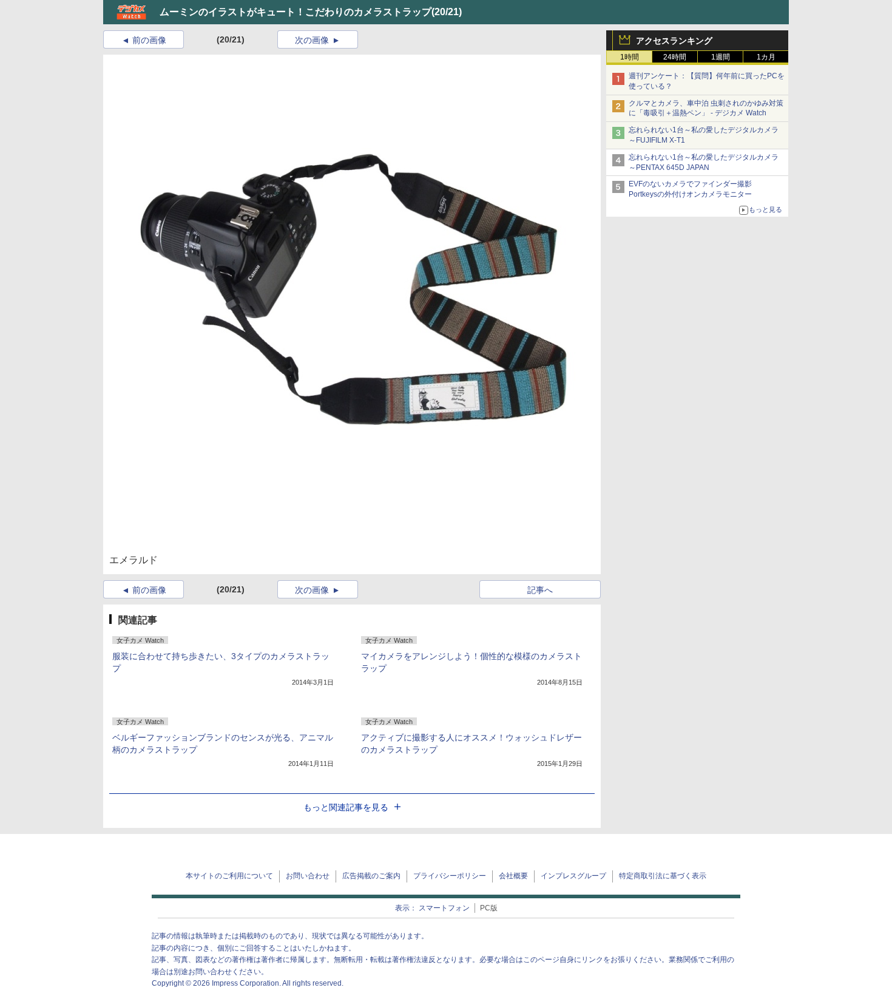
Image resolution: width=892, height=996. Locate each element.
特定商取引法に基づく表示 (662, 876)
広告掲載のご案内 (371, 876)
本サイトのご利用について (229, 876)
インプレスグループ (573, 876)
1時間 (629, 57)
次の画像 (312, 40)
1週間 (720, 57)
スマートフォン (444, 908)
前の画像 (149, 40)
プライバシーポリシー (449, 876)
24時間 (674, 57)
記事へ (540, 590)
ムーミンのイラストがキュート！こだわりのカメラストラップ (295, 12)
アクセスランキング (674, 41)
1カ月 (766, 57)
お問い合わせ (307, 876)
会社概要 (513, 876)
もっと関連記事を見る (345, 807)
